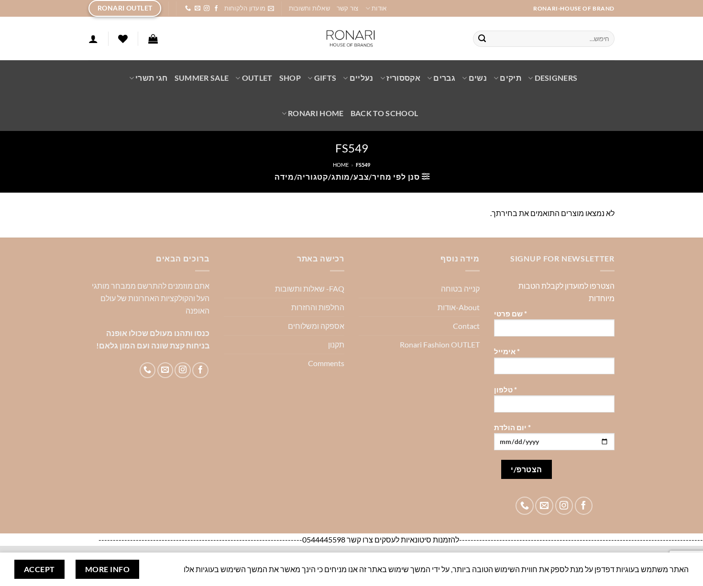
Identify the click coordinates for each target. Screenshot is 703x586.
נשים (478, 77)
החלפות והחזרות (317, 307)
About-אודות (459, 307)
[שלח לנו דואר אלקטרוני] (197, 8)
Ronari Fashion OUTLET (440, 344)
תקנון (336, 344)
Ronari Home (316, 113)
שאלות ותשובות (309, 8)
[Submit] (482, 39)
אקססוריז (403, 77)
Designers (556, 77)
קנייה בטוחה (460, 288)
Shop (290, 77)
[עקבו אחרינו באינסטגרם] (206, 8)
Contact (466, 325)
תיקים (510, 77)
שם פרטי (510, 314)
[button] (249, 8)
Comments (326, 363)
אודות (379, 8)
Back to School (384, 113)
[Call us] (188, 8)
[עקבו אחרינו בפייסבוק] (216, 8)
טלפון (505, 390)
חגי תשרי (151, 77)
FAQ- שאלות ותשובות (309, 288)
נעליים (361, 77)
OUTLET (257, 77)
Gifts (325, 77)
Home (341, 165)
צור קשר (348, 8)
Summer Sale (202, 77)
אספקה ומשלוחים (316, 325)
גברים (444, 77)
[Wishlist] (123, 38)
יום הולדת (512, 427)
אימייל (507, 351)
